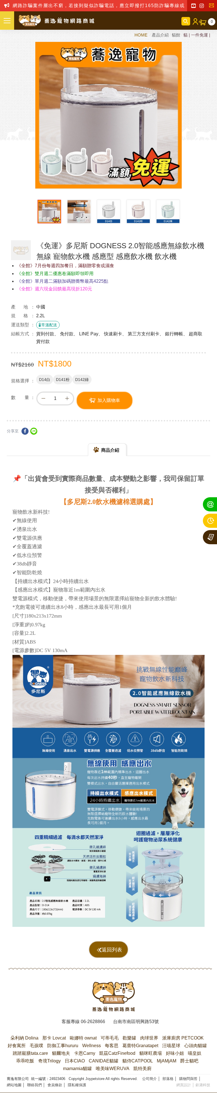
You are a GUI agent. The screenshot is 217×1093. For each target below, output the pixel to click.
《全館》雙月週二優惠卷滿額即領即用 (55, 273)
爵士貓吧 (189, 1060)
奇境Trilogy (49, 1060)
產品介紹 (160, 35)
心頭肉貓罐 (195, 1045)
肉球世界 (149, 1038)
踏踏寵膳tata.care (30, 1053)
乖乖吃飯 (25, 1060)
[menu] (7, 20)
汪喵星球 (171, 1045)
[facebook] (25, 431)
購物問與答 (188, 1079)
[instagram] (201, 5)
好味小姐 (175, 1053)
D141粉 (63, 379)
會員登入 (194, 21)
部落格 (167, 1079)
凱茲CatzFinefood (117, 1053)
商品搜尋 (185, 21)
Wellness (91, 1045)
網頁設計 (183, 1085)
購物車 (212, 22)
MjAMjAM (166, 1060)
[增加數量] (67, 398)
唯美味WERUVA (112, 1068)
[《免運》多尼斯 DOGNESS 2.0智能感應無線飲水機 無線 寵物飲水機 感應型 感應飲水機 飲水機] (21, 250)
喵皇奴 (194, 1053)
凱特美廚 (142, 1068)
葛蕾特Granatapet (140, 1045)
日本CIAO (75, 1060)
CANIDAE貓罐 (103, 1060)
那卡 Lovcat (54, 1038)
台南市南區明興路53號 (136, 1021)
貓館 (176, 35)
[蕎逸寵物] (56, 20)
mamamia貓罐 (77, 1068)
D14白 (44, 379)
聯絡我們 (213, 6)
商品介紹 (110, 450)
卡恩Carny (84, 1053)
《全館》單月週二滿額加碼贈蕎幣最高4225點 (62, 281)
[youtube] (193, 5)
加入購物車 (108, 400)
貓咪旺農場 (150, 1053)
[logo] (113, 996)
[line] (33, 431)
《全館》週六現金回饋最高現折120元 (54, 288)
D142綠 (82, 379)
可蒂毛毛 (110, 1038)
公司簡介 (149, 1079)
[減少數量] (43, 398)
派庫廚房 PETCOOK (183, 1038)
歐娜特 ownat (83, 1038)
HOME (141, 35)
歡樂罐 (129, 1038)
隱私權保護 (77, 1085)
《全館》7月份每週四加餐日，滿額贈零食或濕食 (65, 265)
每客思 (111, 1045)
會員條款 (54, 1085)
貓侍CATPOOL (137, 1060)
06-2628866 (93, 1021)
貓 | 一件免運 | (196, 35)
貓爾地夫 (61, 1053)
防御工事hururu (62, 1045)
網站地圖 (14, 1085)
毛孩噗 (36, 1045)
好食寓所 (17, 1045)
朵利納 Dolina (24, 1038)
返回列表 (112, 950)
